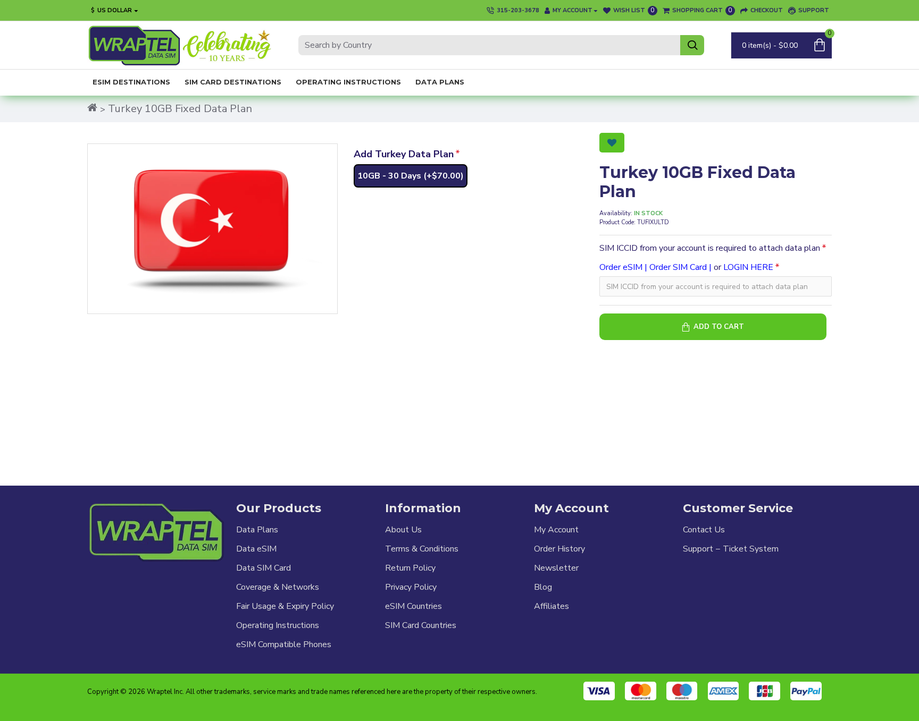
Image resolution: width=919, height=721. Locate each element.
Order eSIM (620, 267)
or (686, 267)
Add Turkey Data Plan (404, 154)
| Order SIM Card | (678, 267)
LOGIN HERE (748, 267)
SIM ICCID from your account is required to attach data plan (709, 248)
